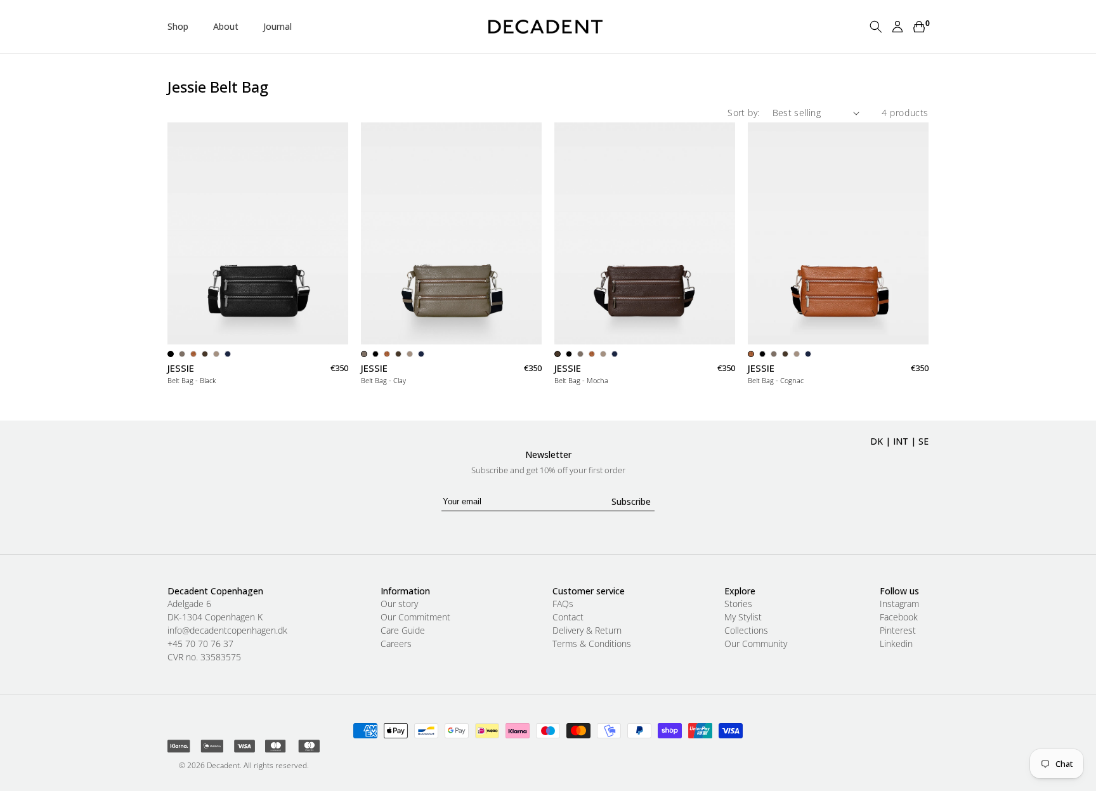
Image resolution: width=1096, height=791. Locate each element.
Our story (399, 603)
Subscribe (631, 501)
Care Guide (403, 630)
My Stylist (743, 617)
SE (923, 441)
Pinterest (898, 630)
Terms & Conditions (591, 643)
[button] (183, 26)
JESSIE (180, 368)
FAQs (562, 603)
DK (876, 441)
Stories (738, 603)
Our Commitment (415, 617)
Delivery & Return (587, 630)
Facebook (899, 617)
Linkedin (896, 643)
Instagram (899, 603)
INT (900, 441)
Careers (396, 643)
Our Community (755, 643)
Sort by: (743, 113)
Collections (746, 630)
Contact (568, 617)
